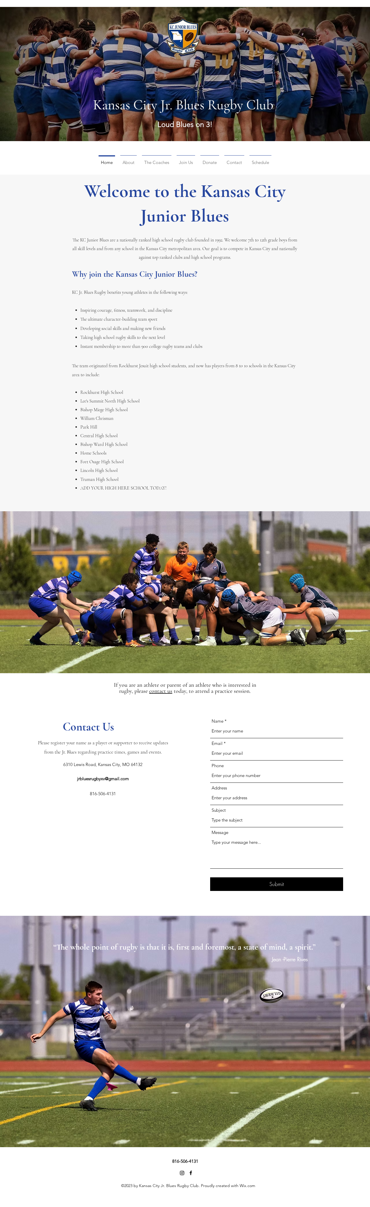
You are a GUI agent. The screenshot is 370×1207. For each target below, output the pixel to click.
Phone (218, 765)
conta (155, 691)
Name (217, 721)
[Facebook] (191, 1173)
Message (220, 832)
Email (217, 743)
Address (219, 788)
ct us (167, 691)
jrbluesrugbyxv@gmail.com (103, 778)
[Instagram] (182, 1173)
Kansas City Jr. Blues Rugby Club (183, 105)
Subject (219, 810)
